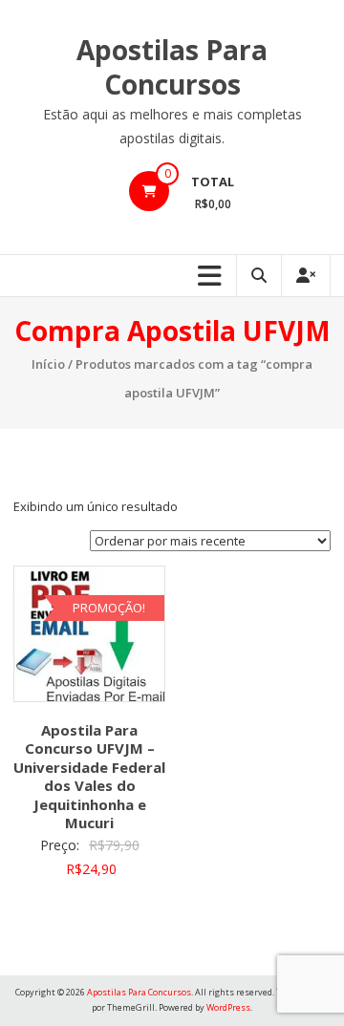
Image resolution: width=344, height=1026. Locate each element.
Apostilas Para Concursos (172, 67)
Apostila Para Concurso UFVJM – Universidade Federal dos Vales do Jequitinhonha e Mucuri (89, 776)
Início (48, 364)
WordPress (228, 1007)
